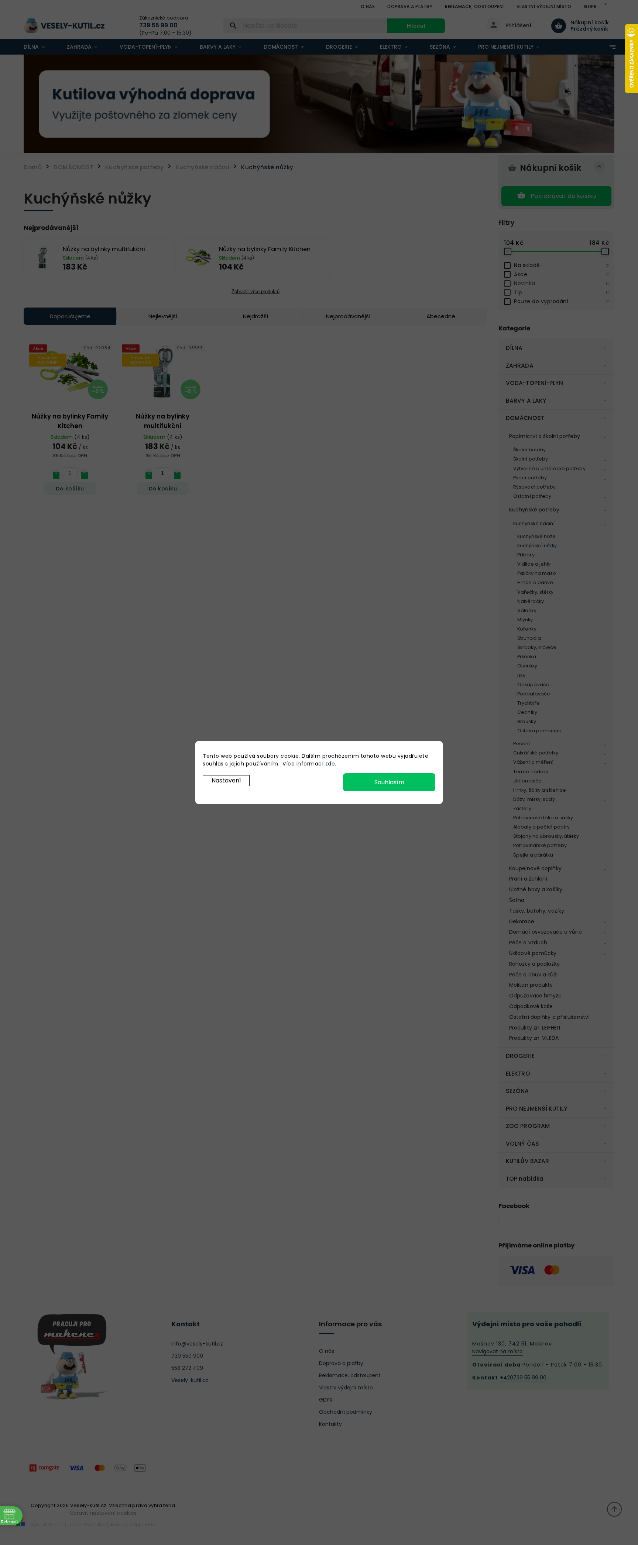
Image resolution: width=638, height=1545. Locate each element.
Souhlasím (389, 782)
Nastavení (226, 780)
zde (330, 763)
